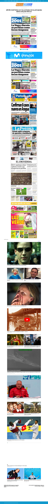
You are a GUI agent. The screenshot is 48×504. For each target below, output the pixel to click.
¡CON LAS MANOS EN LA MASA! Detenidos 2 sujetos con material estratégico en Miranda (36, 486)
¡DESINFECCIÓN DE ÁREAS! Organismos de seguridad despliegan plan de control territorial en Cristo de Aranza (11, 486)
